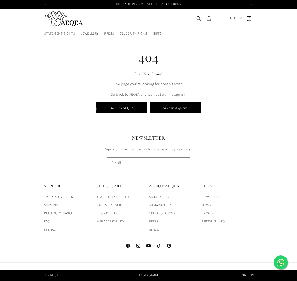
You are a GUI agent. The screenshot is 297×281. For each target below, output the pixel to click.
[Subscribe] (185, 162)
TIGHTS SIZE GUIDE (110, 205)
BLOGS (154, 229)
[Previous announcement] (46, 4)
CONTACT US (53, 229)
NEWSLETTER (211, 197)
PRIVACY (207, 213)
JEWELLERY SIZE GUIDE (113, 197)
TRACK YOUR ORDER (58, 197)
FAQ (47, 221)
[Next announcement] (251, 4)
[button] (159, 33)
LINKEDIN (246, 275)
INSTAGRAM (148, 275)
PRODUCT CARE (108, 213)
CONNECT (50, 275)
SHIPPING (51, 205)
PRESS (153, 221)
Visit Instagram (175, 108)
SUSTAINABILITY (160, 205)
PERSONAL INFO (213, 221)
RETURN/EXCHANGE (58, 213)
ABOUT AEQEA (159, 197)
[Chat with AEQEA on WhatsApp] (281, 262)
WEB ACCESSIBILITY (110, 221)
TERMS (206, 205)
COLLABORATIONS (162, 213)
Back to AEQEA (122, 108)
